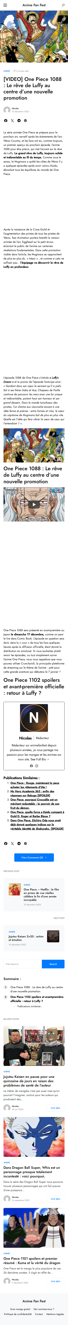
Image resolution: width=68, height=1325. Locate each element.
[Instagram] (37, 766)
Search (53, 964)
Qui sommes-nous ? (44, 1309)
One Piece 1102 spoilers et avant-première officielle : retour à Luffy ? (36, 999)
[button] (5, 5)
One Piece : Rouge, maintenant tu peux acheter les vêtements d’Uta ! (34, 785)
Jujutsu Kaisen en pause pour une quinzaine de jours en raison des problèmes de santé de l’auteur (28, 1081)
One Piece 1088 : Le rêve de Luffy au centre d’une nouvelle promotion (36, 989)
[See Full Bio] (48, 759)
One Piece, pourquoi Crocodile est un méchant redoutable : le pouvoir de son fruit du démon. (34, 804)
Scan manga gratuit (20, 1309)
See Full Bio (38, 759)
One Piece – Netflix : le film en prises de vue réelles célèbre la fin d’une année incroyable (41, 895)
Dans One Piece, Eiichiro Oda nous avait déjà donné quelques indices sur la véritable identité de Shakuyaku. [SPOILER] (36, 824)
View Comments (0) (32, 857)
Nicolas (15, 108)
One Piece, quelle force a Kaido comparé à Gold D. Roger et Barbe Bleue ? (37, 814)
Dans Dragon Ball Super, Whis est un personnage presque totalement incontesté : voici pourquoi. (31, 1171)
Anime (6, 71)
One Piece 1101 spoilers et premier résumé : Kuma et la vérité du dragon (31, 1260)
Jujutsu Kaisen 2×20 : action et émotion (26, 938)
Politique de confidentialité (18, 1314)
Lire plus (55, 1108)
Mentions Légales (55, 1314)
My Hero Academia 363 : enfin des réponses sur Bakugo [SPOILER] (32, 793)
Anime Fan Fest (34, 5)
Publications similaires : (29, 1006)
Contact (39, 1314)
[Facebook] (31, 766)
